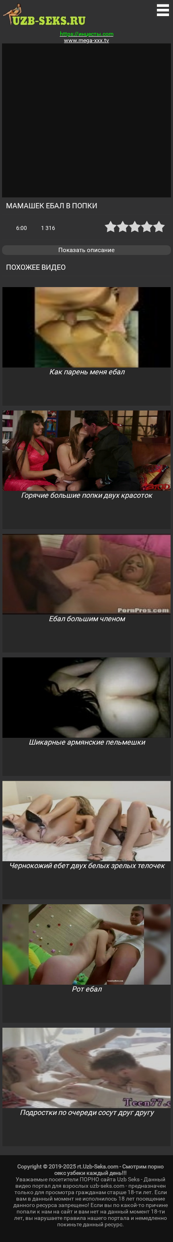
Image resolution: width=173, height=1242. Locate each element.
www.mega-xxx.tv (86, 40)
